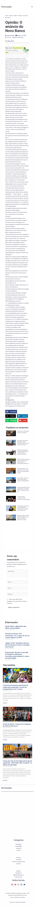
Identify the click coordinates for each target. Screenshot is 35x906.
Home (6, 15)
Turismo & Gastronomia (18, 861)
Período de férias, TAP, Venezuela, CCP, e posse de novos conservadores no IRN (17, 635)
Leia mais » (5, 702)
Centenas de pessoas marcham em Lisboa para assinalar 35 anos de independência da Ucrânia (15, 687)
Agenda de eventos (18, 875)
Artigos (15, 15)
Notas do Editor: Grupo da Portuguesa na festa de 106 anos (17, 725)
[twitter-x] (18, 884)
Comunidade (18, 846)
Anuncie (18, 871)
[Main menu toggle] (32, 6)
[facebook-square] (12, 884)
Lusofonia (18, 848)
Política (18, 857)
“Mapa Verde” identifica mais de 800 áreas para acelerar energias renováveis (17, 645)
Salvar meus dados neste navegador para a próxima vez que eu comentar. (17, 601)
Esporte (18, 863)
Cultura (18, 850)
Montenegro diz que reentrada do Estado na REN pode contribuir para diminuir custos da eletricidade (17, 655)
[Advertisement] (18, 537)
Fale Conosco (18, 877)
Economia (18, 859)
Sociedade (18, 844)
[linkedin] (21, 884)
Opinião (11, 15)
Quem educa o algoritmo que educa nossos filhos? (15, 627)
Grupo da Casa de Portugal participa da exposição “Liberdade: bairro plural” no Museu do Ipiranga (17, 763)
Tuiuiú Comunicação (20, 902)
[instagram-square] (24, 884)
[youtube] (15, 884)
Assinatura (18, 873)
